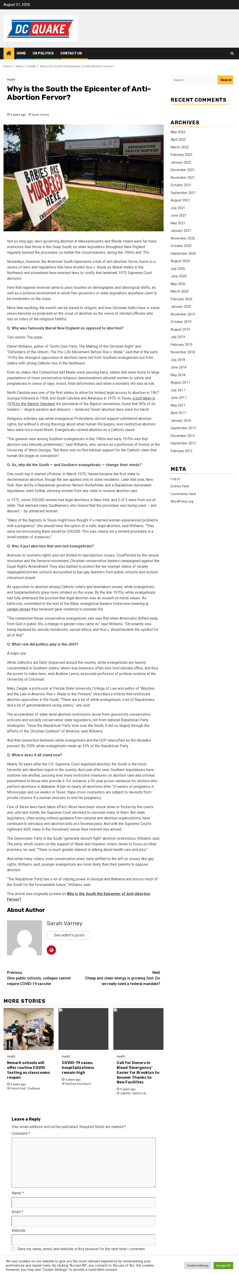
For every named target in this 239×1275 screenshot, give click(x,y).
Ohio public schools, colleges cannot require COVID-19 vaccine (39, 978)
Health (11, 79)
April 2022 (178, 139)
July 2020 (178, 269)
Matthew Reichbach (78, 1084)
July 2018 (178, 360)
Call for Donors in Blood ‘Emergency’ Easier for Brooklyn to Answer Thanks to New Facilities (138, 1072)
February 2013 (181, 451)
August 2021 (180, 200)
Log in (175, 479)
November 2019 (183, 314)
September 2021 (183, 193)
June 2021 (178, 215)
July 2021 (178, 208)
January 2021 (181, 231)
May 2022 (178, 132)
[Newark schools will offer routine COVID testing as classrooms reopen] (29, 1029)
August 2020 (180, 261)
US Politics (43, 53)
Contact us (71, 53)
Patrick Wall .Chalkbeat (25, 1088)
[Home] (8, 53)
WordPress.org (182, 501)
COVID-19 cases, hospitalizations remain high (78, 1068)
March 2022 (180, 147)
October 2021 (181, 185)
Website (18, 1230)
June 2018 (178, 367)
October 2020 (181, 246)
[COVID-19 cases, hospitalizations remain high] (83, 1029)
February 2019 (181, 345)
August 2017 (180, 382)
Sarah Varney (40, 114)
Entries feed (180, 486)
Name (18, 1193)
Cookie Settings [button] (197, 1265)
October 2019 (181, 322)
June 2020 (178, 276)
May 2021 (178, 223)
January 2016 (181, 420)
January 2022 (181, 162)
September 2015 (183, 428)
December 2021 (183, 170)
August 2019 (180, 329)
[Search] (232, 53)
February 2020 (181, 299)
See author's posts (69, 935)
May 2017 (178, 405)
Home (21, 53)
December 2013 (183, 436)
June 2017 (178, 398)
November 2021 (183, 177)
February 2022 (181, 155)
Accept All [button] (223, 1265)
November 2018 (183, 352)
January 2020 (181, 306)
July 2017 (178, 390)
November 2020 (183, 238)
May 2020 (178, 284)
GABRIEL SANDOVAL (133, 1093)
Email (17, 1212)
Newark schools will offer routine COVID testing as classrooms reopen (28, 1070)
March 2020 (180, 291)
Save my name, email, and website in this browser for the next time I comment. (81, 1249)
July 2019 (178, 337)
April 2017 (178, 413)
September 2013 (183, 443)
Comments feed (183, 494)
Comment (21, 1133)
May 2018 (178, 375)
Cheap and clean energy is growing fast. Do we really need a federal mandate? (122, 978)
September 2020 (183, 253)
